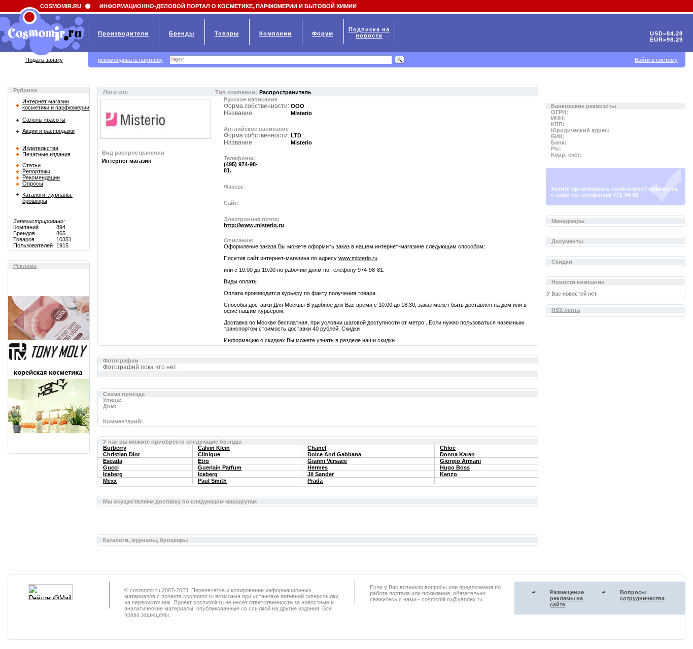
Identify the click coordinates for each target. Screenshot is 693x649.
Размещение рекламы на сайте (567, 598)
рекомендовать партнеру (130, 60)
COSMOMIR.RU (60, 6)
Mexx (110, 481)
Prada (315, 481)
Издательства (40, 148)
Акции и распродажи (48, 131)
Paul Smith (212, 481)
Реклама (25, 266)
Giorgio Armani (460, 461)
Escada (112, 461)
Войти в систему (656, 60)
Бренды (181, 33)
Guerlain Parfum (219, 467)
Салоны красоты (43, 120)
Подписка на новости (369, 32)
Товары (227, 33)
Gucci (111, 467)
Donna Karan (457, 454)
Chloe (448, 448)
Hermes (317, 467)
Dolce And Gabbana (334, 454)
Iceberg (113, 474)
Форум (322, 33)
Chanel (316, 448)
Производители (123, 33)
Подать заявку (44, 60)
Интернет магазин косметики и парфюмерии (55, 104)
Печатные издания (46, 154)
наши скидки (378, 340)
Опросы (32, 184)
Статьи (31, 165)
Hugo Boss (455, 467)
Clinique (209, 454)
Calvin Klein (214, 448)
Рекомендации (41, 177)
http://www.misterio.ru (254, 225)
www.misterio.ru (357, 258)
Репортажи (36, 171)
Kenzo (448, 474)
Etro (203, 461)
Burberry (114, 448)
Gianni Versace (327, 461)
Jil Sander (320, 474)
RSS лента (565, 310)
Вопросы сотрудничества (642, 595)
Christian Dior (121, 454)
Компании (275, 33)
